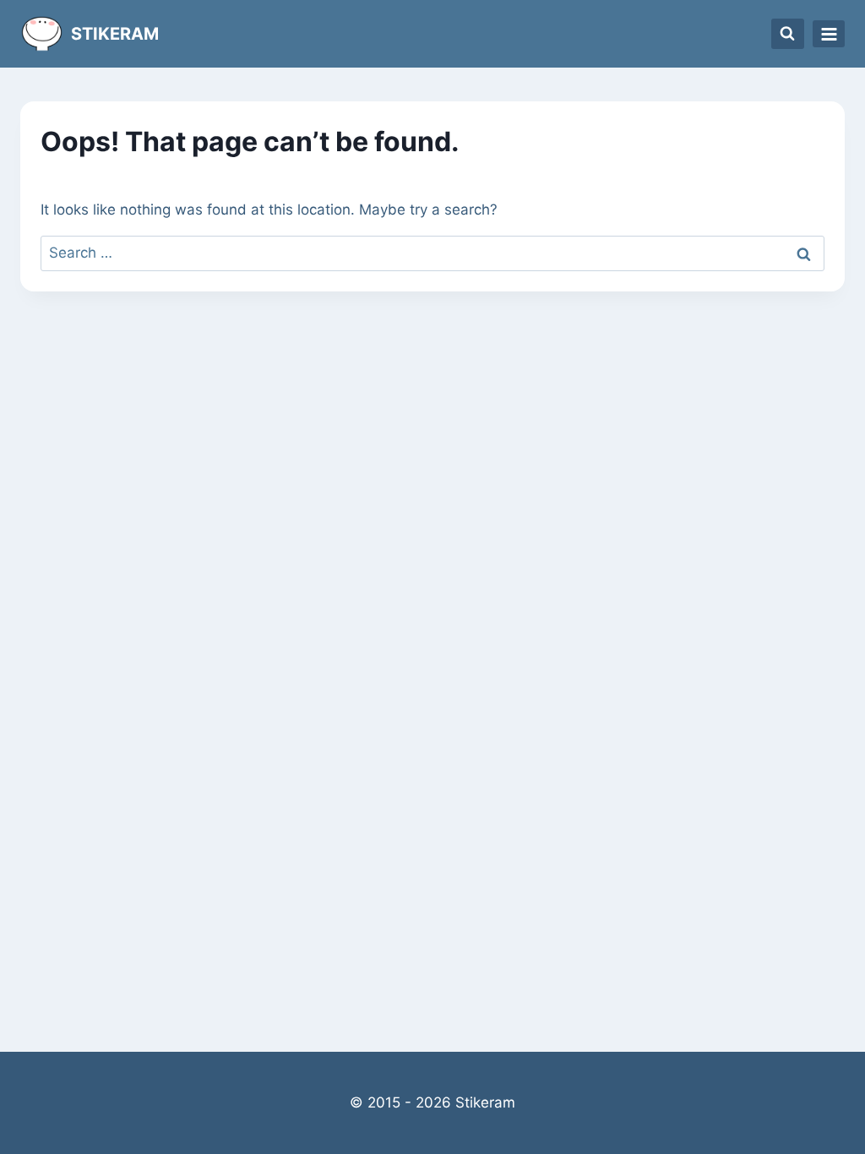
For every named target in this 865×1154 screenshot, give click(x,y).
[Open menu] (829, 33)
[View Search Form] (788, 34)
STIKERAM (115, 34)
